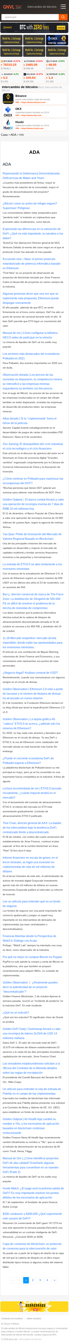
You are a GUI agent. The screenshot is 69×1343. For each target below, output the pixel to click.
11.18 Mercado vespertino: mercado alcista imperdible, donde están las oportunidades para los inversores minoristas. (32, 643)
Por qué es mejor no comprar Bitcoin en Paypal (32, 957)
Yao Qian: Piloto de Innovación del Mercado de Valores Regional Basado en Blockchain (32, 536)
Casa (4, 134)
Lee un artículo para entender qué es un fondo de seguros (31, 904)
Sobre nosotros (34, 1319)
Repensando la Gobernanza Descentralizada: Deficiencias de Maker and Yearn (31, 176)
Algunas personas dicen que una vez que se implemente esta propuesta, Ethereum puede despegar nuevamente (31, 298)
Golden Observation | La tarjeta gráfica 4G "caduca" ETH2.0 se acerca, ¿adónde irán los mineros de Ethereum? (31, 724)
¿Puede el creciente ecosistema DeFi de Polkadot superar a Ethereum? (28, 760)
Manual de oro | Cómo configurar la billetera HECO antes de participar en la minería (30, 335)
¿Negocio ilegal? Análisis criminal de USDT (30, 672)
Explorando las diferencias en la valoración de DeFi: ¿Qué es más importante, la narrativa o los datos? (33, 233)
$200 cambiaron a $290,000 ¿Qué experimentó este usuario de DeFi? (32, 1216)
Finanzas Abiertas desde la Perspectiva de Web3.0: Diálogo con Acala (29, 938)
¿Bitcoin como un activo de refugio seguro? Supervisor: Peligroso (30, 206)
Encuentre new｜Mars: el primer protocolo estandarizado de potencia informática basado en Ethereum (32, 264)
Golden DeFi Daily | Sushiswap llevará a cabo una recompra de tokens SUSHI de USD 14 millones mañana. (32, 1033)
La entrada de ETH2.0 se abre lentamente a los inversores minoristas (32, 566)
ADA (13, 134)
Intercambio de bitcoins (30, 1339)
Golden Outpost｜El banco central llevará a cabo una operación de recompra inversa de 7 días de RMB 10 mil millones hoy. (33, 504)
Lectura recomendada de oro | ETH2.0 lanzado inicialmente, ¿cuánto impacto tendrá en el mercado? (32, 793)
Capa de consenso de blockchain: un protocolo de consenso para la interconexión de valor (32, 1246)
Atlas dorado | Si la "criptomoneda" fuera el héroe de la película (29, 421)
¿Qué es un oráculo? (16, 1012)
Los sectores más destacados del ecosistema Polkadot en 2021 (31, 356)
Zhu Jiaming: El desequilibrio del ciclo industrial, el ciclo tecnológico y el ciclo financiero (33, 446)
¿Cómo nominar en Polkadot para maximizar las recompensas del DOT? (33, 481)
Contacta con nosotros (12, 1319)
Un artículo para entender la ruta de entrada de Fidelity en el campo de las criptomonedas (32, 1091)
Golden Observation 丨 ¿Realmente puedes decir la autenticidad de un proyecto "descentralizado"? (30, 987)
